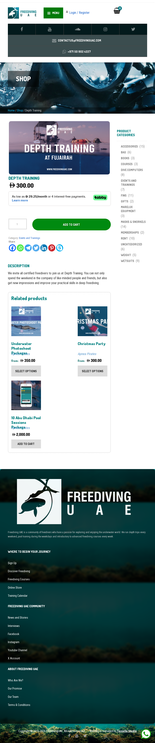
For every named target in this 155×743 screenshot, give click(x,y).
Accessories (129, 146)
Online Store (15, 587)
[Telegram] (28, 247)
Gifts (124, 201)
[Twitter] (36, 247)
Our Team (13, 696)
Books (125, 158)
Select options (26, 371)
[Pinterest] (51, 247)
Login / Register (79, 13)
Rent (124, 238)
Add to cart (71, 224)
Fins (124, 195)
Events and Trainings (29, 237)
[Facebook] (12, 247)
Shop (20, 110)
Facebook (13, 634)
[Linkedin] (43, 247)
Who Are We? (15, 680)
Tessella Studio (127, 731)
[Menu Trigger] (145, 10)
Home (11, 110)
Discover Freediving (19, 571)
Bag (123, 152)
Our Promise (15, 688)
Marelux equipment (128, 209)
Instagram (13, 642)
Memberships (130, 232)
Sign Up (12, 563)
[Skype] (59, 247)
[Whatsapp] (20, 247)
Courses (127, 164)
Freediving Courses (19, 579)
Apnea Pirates (20, 354)
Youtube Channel (17, 650)
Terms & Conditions (19, 705)
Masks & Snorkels (133, 221)
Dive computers (132, 170)
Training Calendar (17, 595)
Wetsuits (127, 261)
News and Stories (18, 617)
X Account (14, 658)
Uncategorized (131, 244)
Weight (126, 255)
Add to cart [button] (26, 444)
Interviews (14, 626)
